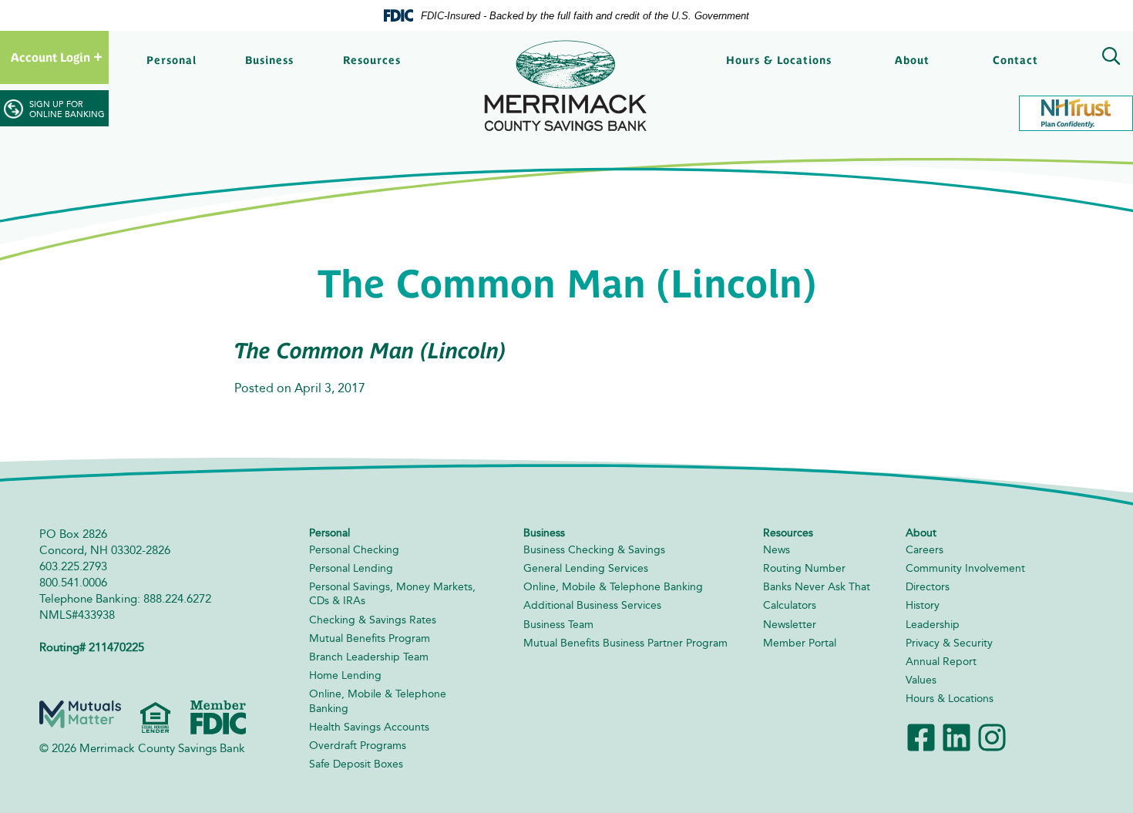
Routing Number (804, 568)
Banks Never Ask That (816, 586)
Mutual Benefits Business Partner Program (625, 643)
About (912, 60)
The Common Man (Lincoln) (370, 350)
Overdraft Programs (357, 745)
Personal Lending (351, 568)
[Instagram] (992, 735)
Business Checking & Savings (594, 549)
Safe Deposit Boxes (356, 764)
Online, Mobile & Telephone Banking (613, 586)
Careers (924, 549)
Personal (171, 60)
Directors (928, 586)
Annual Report (941, 661)
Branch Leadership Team (369, 657)
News (776, 549)
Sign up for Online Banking (67, 109)
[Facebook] (921, 735)
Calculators (789, 605)
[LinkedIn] (956, 735)
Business (269, 60)
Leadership (933, 624)
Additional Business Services (592, 605)
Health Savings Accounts (369, 727)
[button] (1108, 58)
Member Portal (799, 643)
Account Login (50, 57)
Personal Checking (354, 549)
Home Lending (345, 675)
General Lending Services (585, 568)
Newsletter (789, 624)
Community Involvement (965, 568)
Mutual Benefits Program (369, 638)
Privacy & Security (949, 643)
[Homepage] (566, 86)
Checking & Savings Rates (372, 620)
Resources (372, 60)
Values (921, 680)
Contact (1015, 60)
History (923, 605)
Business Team (558, 624)
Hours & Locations (779, 60)
